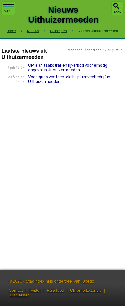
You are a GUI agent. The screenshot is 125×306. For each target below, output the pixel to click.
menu (8, 11)
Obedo (88, 281)
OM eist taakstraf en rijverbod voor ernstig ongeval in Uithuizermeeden (67, 67)
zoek (117, 12)
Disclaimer (19, 295)
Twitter (35, 290)
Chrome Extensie (86, 290)
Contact (16, 290)
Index (11, 31)
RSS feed (55, 290)
